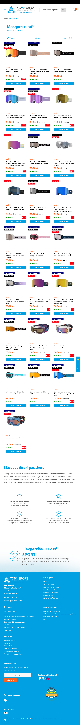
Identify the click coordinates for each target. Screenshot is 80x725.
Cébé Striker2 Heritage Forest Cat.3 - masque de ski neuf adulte (40, 301)
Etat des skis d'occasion (51, 611)
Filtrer (11, 38)
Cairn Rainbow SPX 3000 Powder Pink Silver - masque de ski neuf (39, 71)
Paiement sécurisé (10, 640)
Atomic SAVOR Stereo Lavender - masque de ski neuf (38, 117)
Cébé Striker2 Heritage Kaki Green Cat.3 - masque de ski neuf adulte (63, 301)
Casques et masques (50, 592)
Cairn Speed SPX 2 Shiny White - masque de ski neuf (39, 393)
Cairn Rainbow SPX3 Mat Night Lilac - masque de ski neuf (15, 301)
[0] (74, 10)
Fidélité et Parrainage (11, 651)
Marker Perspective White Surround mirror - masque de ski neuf (64, 163)
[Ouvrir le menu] (5, 9)
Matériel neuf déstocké (51, 598)
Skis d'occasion (48, 584)
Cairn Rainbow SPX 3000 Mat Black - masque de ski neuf (64, 70)
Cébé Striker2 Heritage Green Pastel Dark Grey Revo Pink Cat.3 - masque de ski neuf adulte (16, 163)
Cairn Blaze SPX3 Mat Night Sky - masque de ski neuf (63, 254)
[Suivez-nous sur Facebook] (5, 700)
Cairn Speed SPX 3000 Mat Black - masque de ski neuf (39, 162)
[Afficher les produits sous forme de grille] (69, 38)
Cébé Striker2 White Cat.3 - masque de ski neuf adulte (63, 116)
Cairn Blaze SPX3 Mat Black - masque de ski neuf (39, 208)
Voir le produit (16, 83)
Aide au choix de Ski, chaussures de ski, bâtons (59, 614)
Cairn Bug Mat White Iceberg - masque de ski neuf (15, 393)
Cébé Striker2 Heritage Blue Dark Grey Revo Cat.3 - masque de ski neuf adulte (63, 209)
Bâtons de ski (48, 595)
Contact (6, 625)
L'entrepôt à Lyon (10, 614)
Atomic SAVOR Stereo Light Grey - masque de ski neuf (15, 116)
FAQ (44, 619)
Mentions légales (10, 619)
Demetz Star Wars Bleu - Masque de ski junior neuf (14, 439)
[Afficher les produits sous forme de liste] (72, 38)
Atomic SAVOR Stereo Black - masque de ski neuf (16, 70)
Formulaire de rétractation (13, 654)
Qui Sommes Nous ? (10, 611)
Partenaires (8, 630)
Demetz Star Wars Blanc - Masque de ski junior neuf (62, 347)
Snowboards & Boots (50, 590)
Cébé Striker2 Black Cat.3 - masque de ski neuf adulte (15, 208)
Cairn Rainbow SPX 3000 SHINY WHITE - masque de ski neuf (15, 255)
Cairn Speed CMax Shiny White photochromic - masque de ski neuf (14, 347)
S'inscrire (10, 680)
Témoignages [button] (78, 365)
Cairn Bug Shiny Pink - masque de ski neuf (37, 254)
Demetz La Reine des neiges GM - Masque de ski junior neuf (39, 347)
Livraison (7, 643)
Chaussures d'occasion (51, 587)
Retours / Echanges (10, 648)
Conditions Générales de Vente (14, 622)
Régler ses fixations (50, 616)
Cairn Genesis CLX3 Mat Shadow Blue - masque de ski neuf (64, 393)
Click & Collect (9, 646)
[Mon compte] (71, 10)
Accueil (6, 18)
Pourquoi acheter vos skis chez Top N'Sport (19, 616)
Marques (46, 582)
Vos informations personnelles (14, 627)
